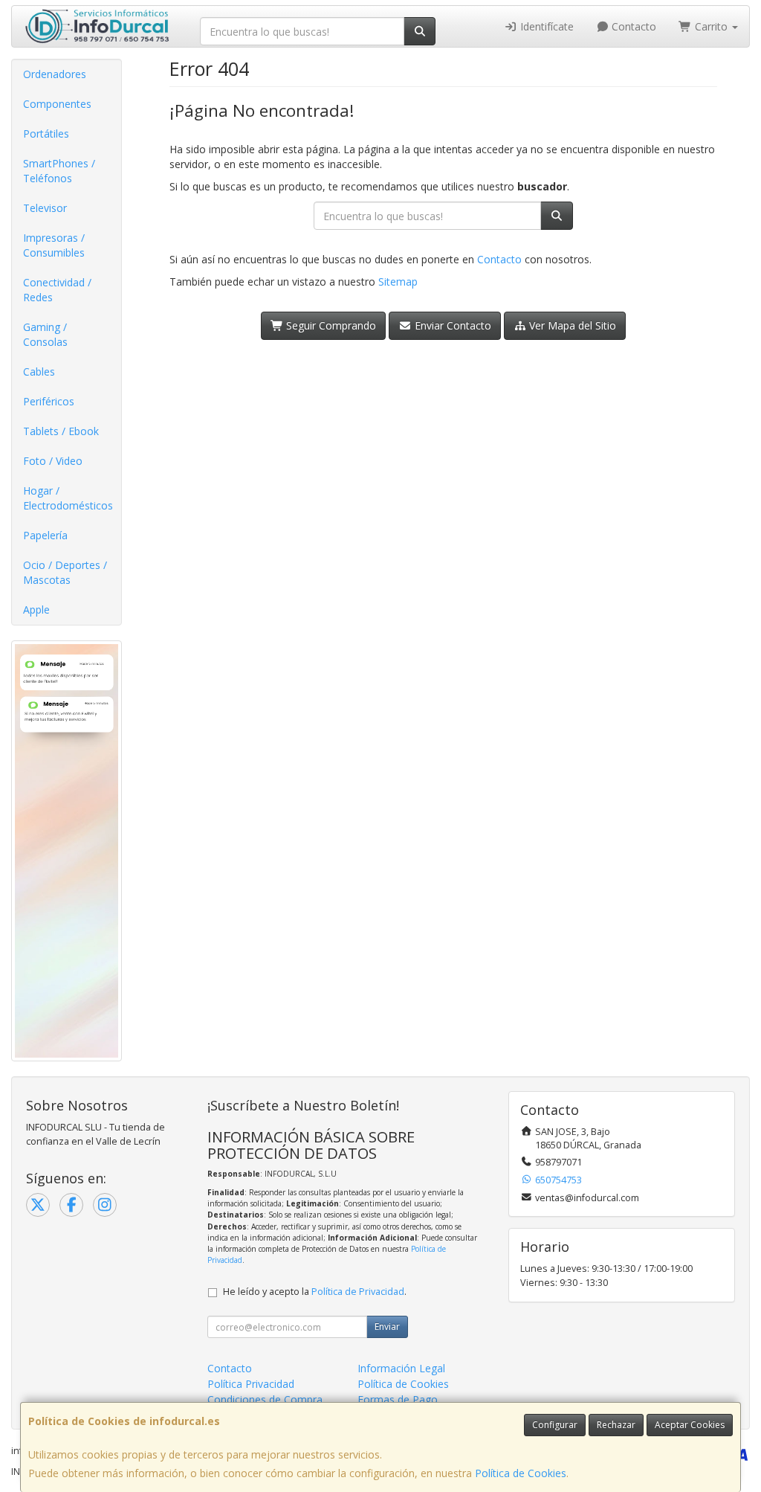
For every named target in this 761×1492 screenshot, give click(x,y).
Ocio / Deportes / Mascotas (65, 572)
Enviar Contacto (451, 325)
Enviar (387, 1326)
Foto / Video (52, 461)
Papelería (45, 535)
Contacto (632, 26)
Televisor (45, 208)
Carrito (711, 26)
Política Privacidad (250, 1384)
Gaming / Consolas (45, 334)
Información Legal (401, 1368)
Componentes (57, 104)
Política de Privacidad (357, 1291)
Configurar (554, 1424)
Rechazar (616, 1424)
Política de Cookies (520, 1473)
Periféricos (48, 401)
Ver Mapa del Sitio (571, 325)
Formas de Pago (397, 1399)
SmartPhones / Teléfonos (59, 170)
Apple (36, 609)
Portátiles (46, 133)
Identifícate (545, 26)
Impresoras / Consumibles (54, 245)
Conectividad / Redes (57, 289)
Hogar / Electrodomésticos (68, 497)
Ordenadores (54, 74)
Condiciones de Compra (265, 1399)
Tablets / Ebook (61, 431)
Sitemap (398, 281)
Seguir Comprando (329, 325)
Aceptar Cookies (690, 1424)
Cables (39, 371)
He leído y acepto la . (315, 1291)
